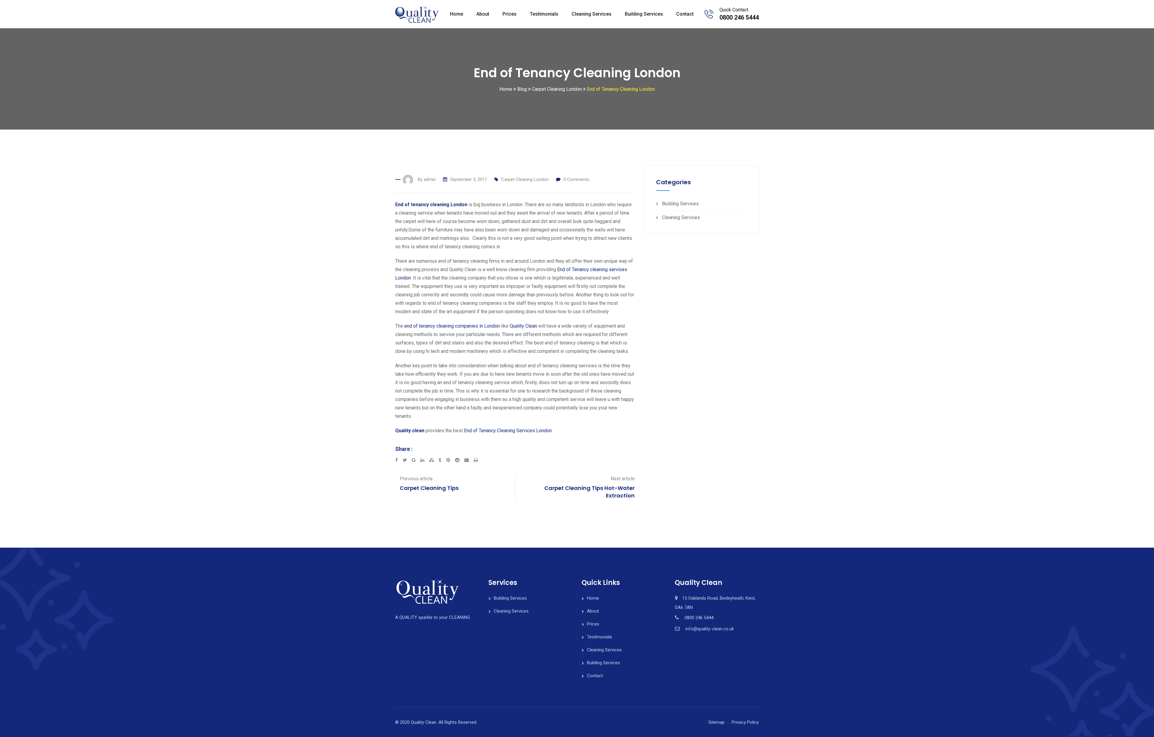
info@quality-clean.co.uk (709, 628)
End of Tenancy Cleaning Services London (508, 430)
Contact (685, 14)
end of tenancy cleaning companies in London (452, 326)
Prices (509, 14)
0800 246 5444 (739, 17)
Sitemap (716, 722)
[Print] (476, 460)
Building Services (644, 14)
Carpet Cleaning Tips (429, 488)
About (482, 14)
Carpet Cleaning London (525, 179)
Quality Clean (523, 326)
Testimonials (544, 14)
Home (456, 14)
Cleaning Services (592, 14)
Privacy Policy (745, 722)
